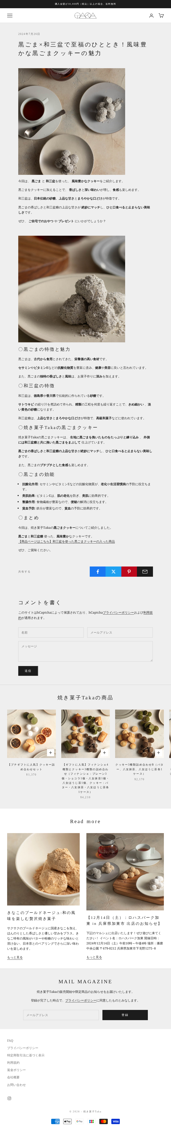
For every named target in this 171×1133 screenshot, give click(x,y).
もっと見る (15, 957)
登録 (125, 1015)
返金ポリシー (16, 1070)
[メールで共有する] (145, 571)
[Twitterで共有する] (113, 571)
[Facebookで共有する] (98, 571)
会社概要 (13, 1077)
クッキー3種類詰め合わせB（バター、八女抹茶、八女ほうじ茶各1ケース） (139, 769)
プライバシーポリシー (118, 612)
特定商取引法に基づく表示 (26, 1055)
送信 (28, 671)
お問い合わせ (16, 1085)
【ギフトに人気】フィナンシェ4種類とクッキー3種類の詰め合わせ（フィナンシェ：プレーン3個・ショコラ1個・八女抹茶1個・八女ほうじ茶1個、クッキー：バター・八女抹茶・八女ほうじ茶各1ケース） (86, 778)
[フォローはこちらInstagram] (9, 1098)
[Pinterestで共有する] (129, 571)
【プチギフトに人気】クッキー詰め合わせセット (31, 767)
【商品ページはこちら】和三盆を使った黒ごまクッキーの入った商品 (66, 541)
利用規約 (13, 1062)
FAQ (10, 1040)
